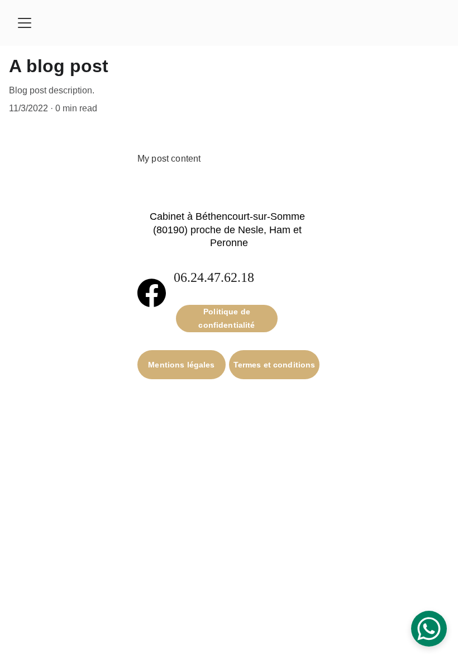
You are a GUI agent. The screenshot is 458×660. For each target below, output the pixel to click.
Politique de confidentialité (226, 318)
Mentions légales (181, 364)
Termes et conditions (274, 364)
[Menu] (24, 23)
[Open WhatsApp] (429, 629)
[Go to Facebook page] (151, 293)
